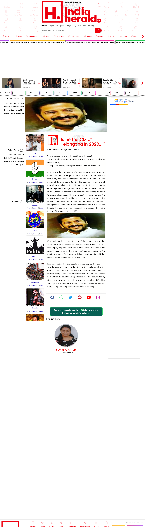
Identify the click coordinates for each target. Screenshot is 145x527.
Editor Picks (13, 150)
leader (80, 277)
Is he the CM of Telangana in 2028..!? (83, 141)
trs (98, 185)
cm (56, 149)
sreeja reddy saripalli (100, 93)
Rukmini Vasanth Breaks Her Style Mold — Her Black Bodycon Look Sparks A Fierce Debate (34, 42)
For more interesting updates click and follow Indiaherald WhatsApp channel (76, 311)
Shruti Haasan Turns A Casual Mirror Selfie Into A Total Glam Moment (29, 82)
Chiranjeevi (129, 93)
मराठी (79, 26)
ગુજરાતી (62, 26)
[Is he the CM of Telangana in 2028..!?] (66, 132)
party (90, 182)
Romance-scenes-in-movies (134, 522)
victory (50, 244)
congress (90, 241)
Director (58, 93)
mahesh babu (16, 93)
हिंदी (57, 26)
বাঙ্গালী (84, 26)
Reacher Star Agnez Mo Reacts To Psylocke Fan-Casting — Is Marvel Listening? (87, 42)
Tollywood (30, 93)
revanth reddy (55, 156)
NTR (44, 93)
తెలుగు (44, 26)
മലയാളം (91, 26)
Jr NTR (72, 93)
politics (70, 172)
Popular (15, 202)
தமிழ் (74, 26)
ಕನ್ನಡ (69, 26)
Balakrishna (115, 93)
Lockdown (86, 93)
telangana (65, 149)
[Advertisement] (72, 61)
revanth (50, 162)
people (55, 165)
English (51, 26)
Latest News (13, 99)
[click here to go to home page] (71, 22)
